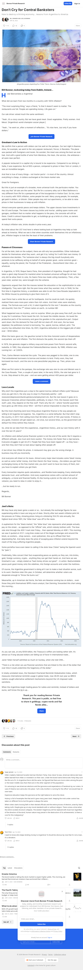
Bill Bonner (14, 18)
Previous (10, 736)
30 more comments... (7, 857)
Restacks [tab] (16, 752)
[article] (41, 879)
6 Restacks (27, 721)
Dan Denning (18, 882)
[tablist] (11, 752)
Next (75, 736)
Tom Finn (8, 832)
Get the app (52, 960)
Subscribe (68, 3)
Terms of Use (52, 929)
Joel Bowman (25, 18)
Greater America (9, 874)
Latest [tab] (10, 868)
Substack (31, 965)
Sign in (77, 3)
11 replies (10, 847)
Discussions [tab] (18, 868)
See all (6, 922)
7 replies (10, 825)
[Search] (79, 868)
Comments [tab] (7, 752)
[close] (62, 891)
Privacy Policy (57, 931)
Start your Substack (35, 960)
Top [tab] (4, 868)
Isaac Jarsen (9, 772)
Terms (50, 954)
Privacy (44, 954)
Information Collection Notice (40, 931)
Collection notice (60, 954)
